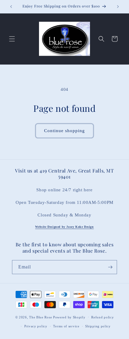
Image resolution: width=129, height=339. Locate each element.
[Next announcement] (117, 6)
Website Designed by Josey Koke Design (64, 226)
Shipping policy (98, 326)
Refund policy (102, 317)
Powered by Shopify (69, 317)
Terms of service (66, 326)
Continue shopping (64, 130)
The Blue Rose (41, 317)
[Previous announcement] (11, 6)
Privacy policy (35, 326)
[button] (12, 38)
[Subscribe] (110, 267)
